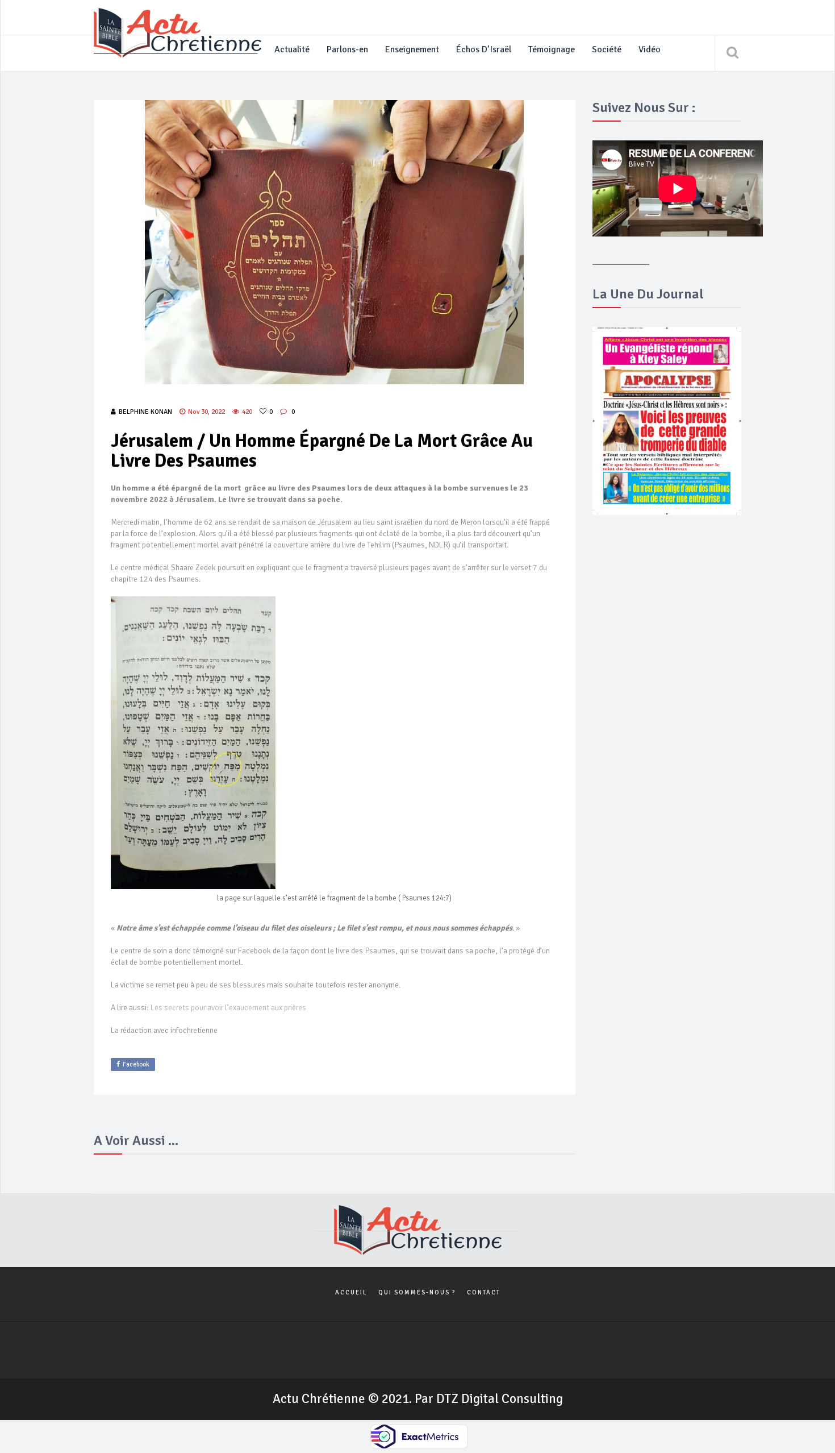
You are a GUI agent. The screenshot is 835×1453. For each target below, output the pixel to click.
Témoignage (551, 49)
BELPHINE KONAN (145, 412)
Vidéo (649, 49)
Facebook (136, 1064)
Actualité (292, 49)
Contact (483, 1292)
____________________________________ (175, 49)
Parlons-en (347, 49)
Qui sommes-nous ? (417, 1292)
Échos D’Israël (483, 49)
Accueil (351, 1292)
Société (606, 49)
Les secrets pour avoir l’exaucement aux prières (228, 1007)
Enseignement (412, 49)
